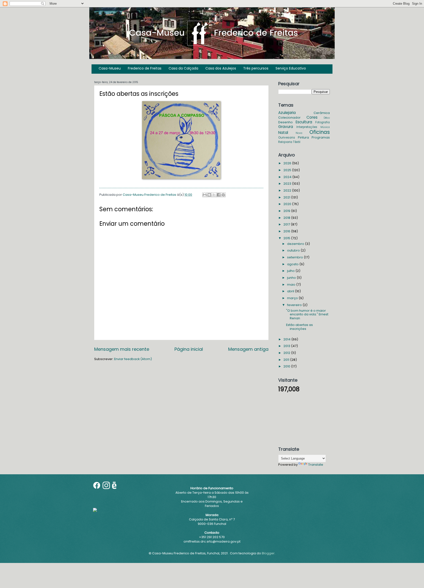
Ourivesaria (286, 138)
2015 (287, 238)
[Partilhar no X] (214, 194)
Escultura (304, 122)
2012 (287, 352)
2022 (287, 190)
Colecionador (289, 117)
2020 (287, 204)
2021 (287, 197)
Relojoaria (285, 142)
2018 (287, 217)
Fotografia (322, 122)
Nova (299, 133)
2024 (287, 177)
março (293, 298)
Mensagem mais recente (121, 349)
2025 (287, 170)
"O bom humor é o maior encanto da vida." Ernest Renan (307, 314)
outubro (294, 250)
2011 (286, 359)
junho (292, 277)
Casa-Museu (110, 68)
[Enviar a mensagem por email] (204, 194)
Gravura (285, 126)
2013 (287, 346)
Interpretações (306, 127)
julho (291, 270)
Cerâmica (322, 113)
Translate (315, 464)
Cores (312, 117)
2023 (287, 183)
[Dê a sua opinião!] (209, 194)
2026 (287, 163)
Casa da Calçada (183, 68)
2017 (287, 224)
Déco (327, 118)
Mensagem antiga (248, 349)
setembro (295, 257)
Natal (283, 132)
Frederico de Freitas (144, 68)
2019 (287, 211)
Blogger (268, 553)
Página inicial (188, 349)
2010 (287, 366)
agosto (293, 264)
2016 (287, 231)
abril (291, 291)
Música (325, 127)
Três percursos (255, 68)
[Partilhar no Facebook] (218, 194)
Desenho (285, 122)
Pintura (303, 137)
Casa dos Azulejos (220, 68)
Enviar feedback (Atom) (133, 359)
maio (291, 284)
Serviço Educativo (291, 68)
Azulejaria (287, 112)
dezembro (296, 243)
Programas (321, 137)
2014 (287, 339)
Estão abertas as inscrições (299, 326)
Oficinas (319, 132)
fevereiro (295, 305)
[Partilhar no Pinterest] (223, 194)
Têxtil (296, 142)
